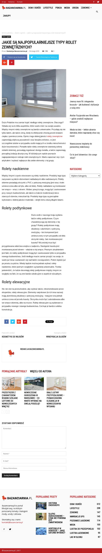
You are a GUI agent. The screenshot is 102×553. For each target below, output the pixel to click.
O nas (4, 2)
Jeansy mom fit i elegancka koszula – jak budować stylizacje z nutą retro (84, 104)
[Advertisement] (51, 26)
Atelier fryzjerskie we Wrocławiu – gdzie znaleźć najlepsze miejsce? (84, 118)
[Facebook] (94, 2)
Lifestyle (48, 7)
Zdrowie (85, 7)
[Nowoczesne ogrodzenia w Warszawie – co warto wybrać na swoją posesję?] (34, 383)
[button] (97, 12)
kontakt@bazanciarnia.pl (12, 522)
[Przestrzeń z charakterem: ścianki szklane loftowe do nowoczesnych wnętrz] (11, 383)
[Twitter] (98, 2)
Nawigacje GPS (77, 516)
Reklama (11, 2)
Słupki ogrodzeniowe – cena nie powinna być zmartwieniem (57, 518)
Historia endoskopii (53, 504)
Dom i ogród (34, 7)
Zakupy (7, 15)
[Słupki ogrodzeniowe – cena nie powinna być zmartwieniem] (41, 516)
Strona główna (7, 33)
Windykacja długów (56, 336)
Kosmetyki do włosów (13, 336)
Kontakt (19, 2)
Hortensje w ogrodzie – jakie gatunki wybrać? (56, 530)
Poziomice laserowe (80, 520)
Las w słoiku (76, 537)
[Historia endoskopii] (41, 505)
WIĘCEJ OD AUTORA (40, 371)
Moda (67, 7)
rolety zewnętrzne (54, 136)
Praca (58, 7)
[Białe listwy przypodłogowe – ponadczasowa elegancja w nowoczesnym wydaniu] (56, 383)
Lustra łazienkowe (79, 533)
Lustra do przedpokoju (82, 529)
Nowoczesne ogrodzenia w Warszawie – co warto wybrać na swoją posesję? (33, 398)
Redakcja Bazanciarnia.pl (17, 51)
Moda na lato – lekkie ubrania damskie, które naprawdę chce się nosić (85, 132)
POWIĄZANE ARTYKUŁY (14, 371)
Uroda (75, 7)
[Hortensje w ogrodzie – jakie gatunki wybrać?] (41, 531)
